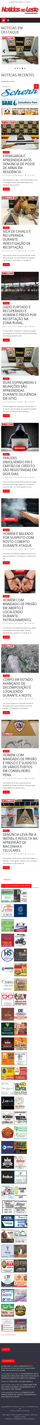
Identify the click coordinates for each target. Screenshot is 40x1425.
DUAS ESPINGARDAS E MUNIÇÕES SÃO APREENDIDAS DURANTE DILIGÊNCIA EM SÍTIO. (20, 390)
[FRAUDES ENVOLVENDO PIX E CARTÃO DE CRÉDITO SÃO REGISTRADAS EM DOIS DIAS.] (20, 424)
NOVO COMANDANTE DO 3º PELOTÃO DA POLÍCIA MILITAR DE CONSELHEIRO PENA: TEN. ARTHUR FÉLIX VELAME (18, 1368)
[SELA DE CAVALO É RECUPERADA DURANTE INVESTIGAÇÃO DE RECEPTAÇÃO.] (20, 197)
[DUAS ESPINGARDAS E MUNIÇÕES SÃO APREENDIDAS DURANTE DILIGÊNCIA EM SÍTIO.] (20, 348)
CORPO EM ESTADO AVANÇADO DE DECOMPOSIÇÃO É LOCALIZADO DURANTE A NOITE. (18, 687)
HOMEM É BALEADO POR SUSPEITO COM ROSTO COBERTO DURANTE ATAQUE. (18, 539)
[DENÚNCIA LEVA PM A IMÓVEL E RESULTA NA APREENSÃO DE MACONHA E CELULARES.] (20, 800)
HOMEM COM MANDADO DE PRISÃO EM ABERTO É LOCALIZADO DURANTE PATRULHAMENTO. (20, 610)
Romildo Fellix (5, 1366)
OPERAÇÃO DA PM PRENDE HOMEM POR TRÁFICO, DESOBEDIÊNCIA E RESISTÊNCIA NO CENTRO (18, 1394)
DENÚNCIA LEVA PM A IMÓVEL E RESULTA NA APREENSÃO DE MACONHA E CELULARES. (20, 842)
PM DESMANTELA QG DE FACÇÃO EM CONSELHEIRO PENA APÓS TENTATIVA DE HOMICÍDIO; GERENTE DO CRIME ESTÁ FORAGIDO (20, 1376)
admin (22, 175)
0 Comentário (31, 175)
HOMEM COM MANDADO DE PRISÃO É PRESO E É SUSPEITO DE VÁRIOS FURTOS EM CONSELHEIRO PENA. (20, 765)
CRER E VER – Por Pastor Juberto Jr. (21, 1381)
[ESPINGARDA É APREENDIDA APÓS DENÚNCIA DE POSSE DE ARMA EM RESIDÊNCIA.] (20, 122)
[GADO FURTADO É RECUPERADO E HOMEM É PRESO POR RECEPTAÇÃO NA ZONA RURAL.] (20, 273)
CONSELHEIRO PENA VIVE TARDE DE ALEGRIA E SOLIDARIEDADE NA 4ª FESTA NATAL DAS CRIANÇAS (19, 1387)
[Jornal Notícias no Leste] (20, 6)
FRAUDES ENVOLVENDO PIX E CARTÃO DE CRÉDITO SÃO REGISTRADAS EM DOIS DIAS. (20, 466)
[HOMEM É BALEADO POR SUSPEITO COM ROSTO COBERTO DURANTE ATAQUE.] (20, 499)
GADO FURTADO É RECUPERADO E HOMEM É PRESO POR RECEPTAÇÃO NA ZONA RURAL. (19, 315)
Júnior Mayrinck (29, 1419)
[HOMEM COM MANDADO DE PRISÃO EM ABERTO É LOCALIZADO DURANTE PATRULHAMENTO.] (20, 571)
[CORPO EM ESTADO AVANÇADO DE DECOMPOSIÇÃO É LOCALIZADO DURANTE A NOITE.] (20, 645)
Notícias (6, 152)
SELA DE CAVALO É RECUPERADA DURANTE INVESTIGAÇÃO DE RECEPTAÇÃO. (17, 239)
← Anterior (6, 879)
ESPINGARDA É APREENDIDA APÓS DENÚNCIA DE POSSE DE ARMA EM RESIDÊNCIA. (19, 164)
